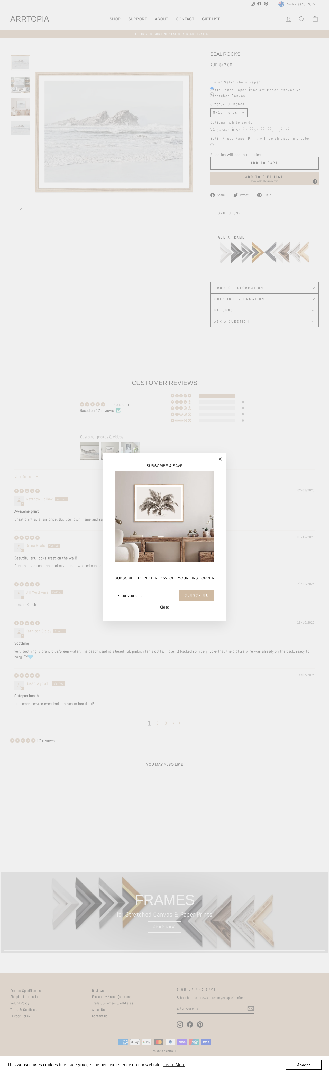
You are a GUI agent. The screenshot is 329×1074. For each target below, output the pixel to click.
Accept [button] (303, 1065)
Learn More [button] (174, 1064)
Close (164, 607)
